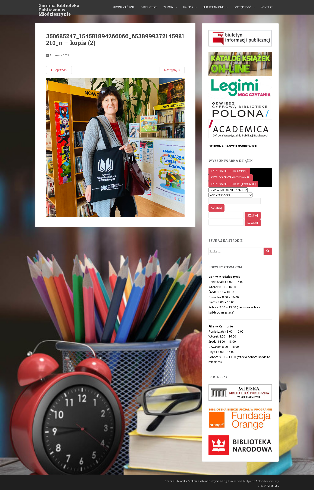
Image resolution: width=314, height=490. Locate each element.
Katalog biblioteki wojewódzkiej (233, 184)
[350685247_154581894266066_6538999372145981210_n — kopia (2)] (115, 147)
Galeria (188, 7)
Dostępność (242, 7)
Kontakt (267, 7)
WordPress (272, 485)
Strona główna (124, 7)
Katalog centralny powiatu (230, 177)
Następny (171, 70)
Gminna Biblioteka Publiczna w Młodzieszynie (58, 7)
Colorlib (261, 481)
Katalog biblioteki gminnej (229, 171)
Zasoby (168, 7)
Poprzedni (60, 70)
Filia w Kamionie (213, 7)
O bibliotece (149, 7)
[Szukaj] (268, 251)
